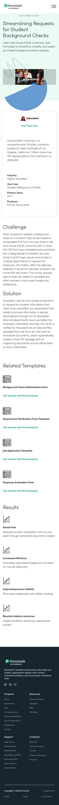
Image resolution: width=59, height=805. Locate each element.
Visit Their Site (29, 125)
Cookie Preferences (38, 755)
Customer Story (29, 16)
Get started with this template (20, 395)
